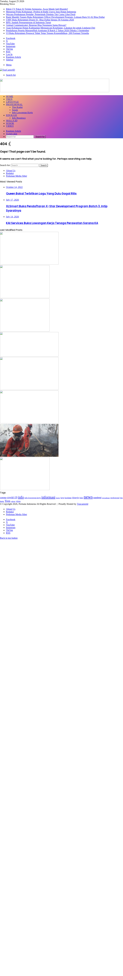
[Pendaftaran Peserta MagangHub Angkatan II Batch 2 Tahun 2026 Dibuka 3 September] (25, 489)
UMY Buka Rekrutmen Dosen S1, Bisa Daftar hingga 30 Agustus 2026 (40, 19)
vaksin (13, 501)
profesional (115, 498)
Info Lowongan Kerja (22, 112)
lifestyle (75, 498)
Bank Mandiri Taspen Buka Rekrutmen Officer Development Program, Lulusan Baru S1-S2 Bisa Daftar (55, 17)
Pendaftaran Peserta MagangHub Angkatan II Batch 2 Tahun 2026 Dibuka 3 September (47, 30)
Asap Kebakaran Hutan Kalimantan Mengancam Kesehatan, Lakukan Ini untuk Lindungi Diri (50, 28)
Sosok (15, 110)
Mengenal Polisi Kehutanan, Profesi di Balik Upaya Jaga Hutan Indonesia (41, 11)
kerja (62, 498)
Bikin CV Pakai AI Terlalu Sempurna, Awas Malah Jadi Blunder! (37, 9)
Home (9, 96)
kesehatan (68, 498)
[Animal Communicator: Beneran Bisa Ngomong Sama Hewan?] (29, 422)
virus (18, 501)
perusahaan (106, 498)
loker (81, 498)
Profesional (14, 104)
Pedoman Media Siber (16, 176)
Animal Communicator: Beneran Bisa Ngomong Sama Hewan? (36, 25)
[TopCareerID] (7, 70)
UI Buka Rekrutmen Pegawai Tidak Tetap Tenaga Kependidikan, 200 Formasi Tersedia (47, 33)
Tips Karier (17, 107)
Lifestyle (12, 102)
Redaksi (10, 173)
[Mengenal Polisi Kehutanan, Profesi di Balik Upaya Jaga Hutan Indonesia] (29, 264)
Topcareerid (82, 504)
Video (10, 126)
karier (58, 498)
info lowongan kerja (32, 498)
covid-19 (12, 497)
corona (3, 497)
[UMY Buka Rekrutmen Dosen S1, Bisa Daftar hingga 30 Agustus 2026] (29, 355)
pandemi (97, 497)
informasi (48, 497)
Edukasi (11, 115)
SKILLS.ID (11, 120)
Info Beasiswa (19, 118)
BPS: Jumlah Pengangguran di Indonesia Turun (28, 22)
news (88, 496)
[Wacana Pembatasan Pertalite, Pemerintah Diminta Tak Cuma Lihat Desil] (25, 297)
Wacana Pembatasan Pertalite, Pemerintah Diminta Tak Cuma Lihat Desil (40, 14)
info (21, 497)
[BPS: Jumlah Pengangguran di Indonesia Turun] (29, 389)
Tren (9, 99)
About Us (10, 170)
